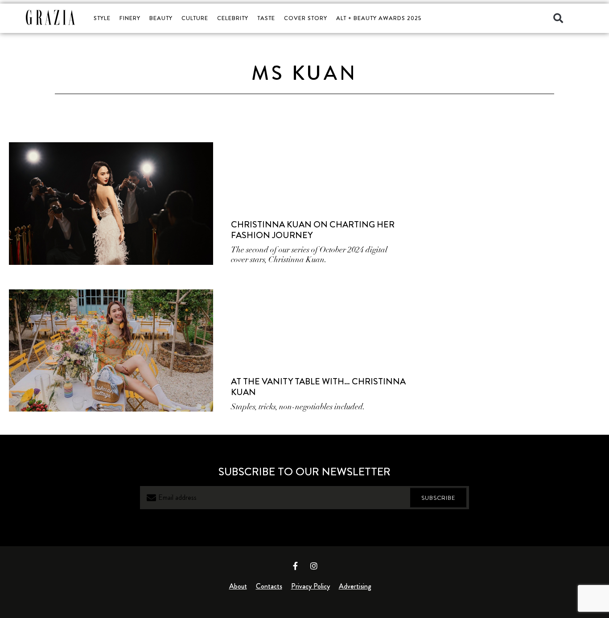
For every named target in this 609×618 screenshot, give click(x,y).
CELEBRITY (232, 18)
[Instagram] (314, 566)
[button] (558, 18)
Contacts (269, 586)
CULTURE (194, 18)
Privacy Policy (310, 586)
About (238, 586)
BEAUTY (161, 18)
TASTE (266, 18)
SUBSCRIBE (438, 498)
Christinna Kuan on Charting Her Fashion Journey (313, 230)
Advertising (355, 586)
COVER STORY (305, 18)
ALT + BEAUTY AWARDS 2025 (378, 18)
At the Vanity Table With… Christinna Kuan (318, 387)
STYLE (102, 18)
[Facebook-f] (296, 566)
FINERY (129, 18)
